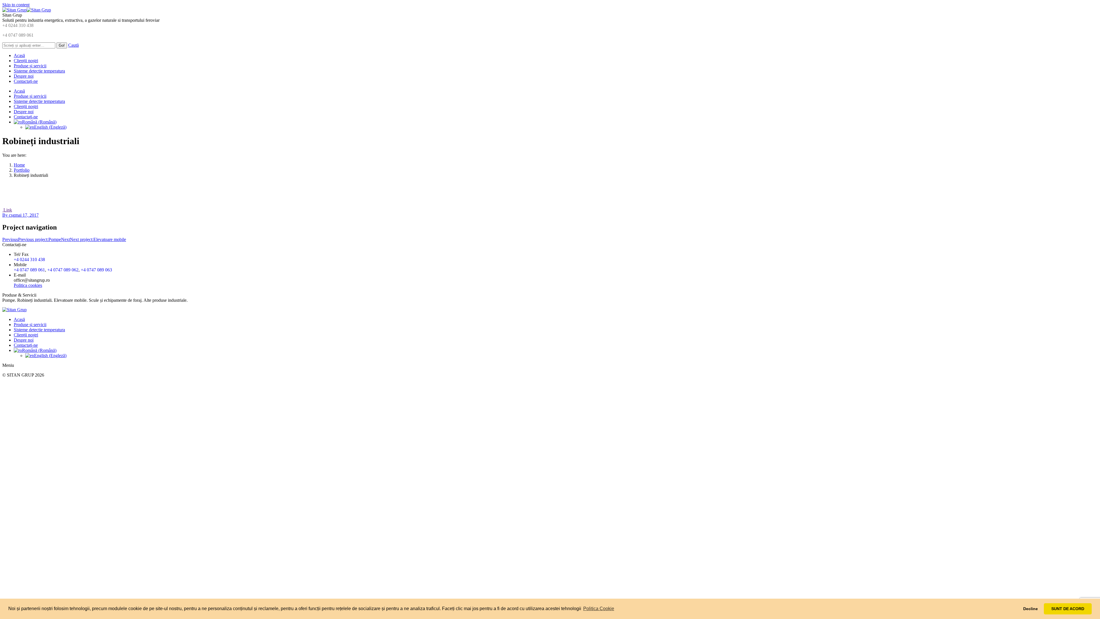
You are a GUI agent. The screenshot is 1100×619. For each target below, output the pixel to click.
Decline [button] (1030, 608)
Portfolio (22, 170)
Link (7, 209)
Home (19, 164)
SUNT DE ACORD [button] (1067, 608)
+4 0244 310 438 (18, 25)
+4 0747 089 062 (62, 269)
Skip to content (16, 4)
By (8, 215)
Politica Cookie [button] (598, 608)
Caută (73, 45)
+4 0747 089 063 (96, 269)
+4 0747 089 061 (18, 35)
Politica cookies (28, 285)
